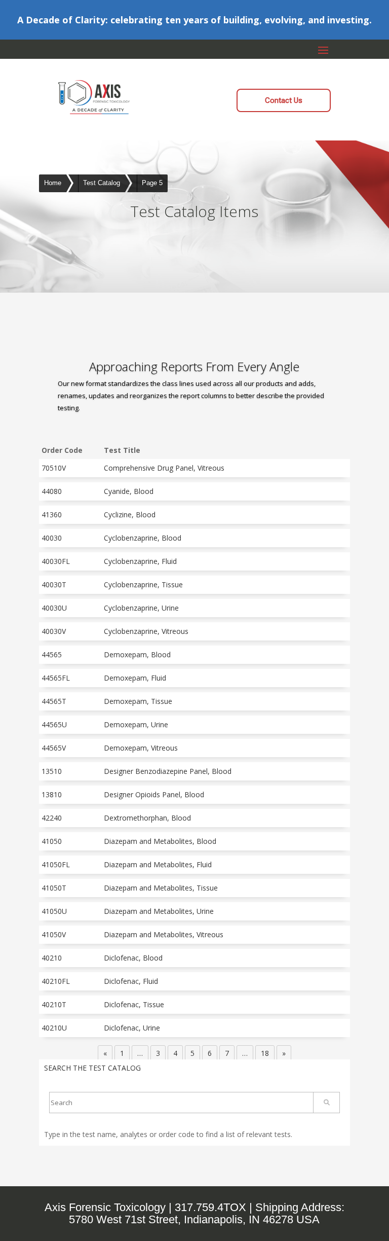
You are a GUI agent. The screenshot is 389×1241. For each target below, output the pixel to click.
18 (265, 1053)
